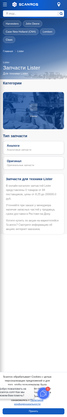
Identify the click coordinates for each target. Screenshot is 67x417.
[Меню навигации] (5, 4)
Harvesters (12, 23)
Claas (9, 39)
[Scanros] (31, 4)
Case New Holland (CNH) (21, 31)
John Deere (32, 23)
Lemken (47, 31)
